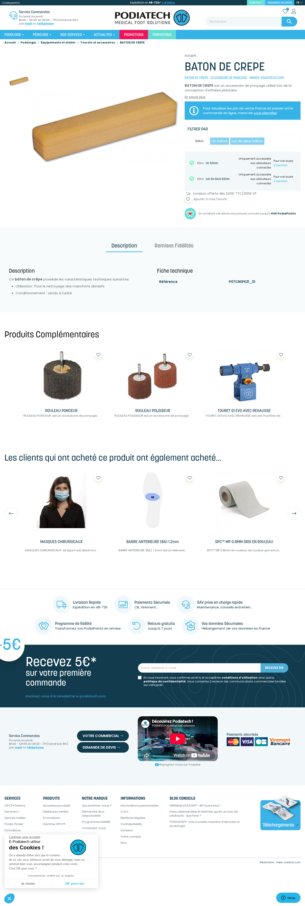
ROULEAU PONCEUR (61, 411)
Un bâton (219, 141)
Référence (168, 281)
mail (28, 23)
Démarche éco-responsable (94, 813)
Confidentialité (131, 824)
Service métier (15, 818)
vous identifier (265, 113)
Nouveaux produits (56, 805)
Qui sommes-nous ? (97, 805)
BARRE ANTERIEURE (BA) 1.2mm (152, 542)
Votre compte (131, 836)
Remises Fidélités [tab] (174, 246)
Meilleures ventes (56, 811)
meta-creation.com (288, 862)
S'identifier (280, 165)
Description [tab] (124, 246)
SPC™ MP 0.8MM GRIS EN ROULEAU (244, 542)
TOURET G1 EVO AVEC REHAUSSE (244, 411)
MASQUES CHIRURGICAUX (61, 542)
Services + (12, 811)
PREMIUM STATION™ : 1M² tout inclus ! (195, 805)
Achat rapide (37, 430)
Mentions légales (133, 818)
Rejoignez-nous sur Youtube (180, 764)
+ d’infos (168, 2)
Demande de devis (279, 2)
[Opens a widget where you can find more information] (288, 898)
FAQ (123, 843)
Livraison (127, 830)
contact (256, 2)
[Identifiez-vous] (293, 12)
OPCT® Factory (14, 805)
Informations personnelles (140, 805)
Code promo (11, 3)
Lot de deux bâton (247, 141)
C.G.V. (125, 811)
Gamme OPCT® (54, 824)
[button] (9, 898)
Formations (12, 830)
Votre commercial (101, 735)
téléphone (45, 23)
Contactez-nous (94, 828)
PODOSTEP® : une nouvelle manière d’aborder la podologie (205, 824)
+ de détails (80, 430)
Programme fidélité (96, 822)
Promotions (51, 818)
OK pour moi (74, 883)
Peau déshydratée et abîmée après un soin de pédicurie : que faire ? (204, 813)
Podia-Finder (13, 824)
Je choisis (28, 883)
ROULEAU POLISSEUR (152, 411)
